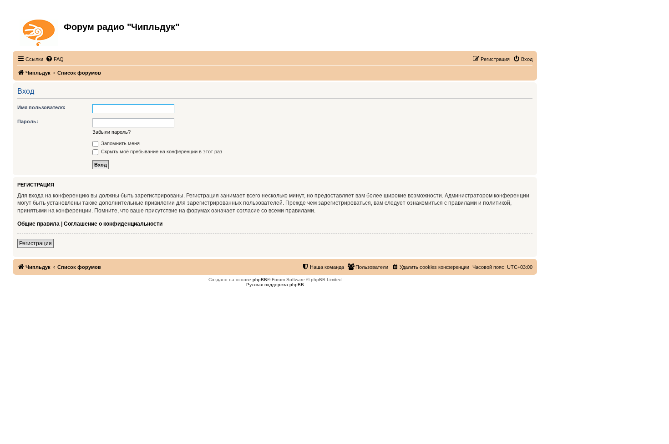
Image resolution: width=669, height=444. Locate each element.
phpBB (260, 279)
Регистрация (35, 243)
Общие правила (38, 224)
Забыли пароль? (111, 132)
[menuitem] (55, 59)
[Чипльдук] (39, 31)
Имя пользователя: (41, 107)
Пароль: (27, 121)
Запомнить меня (120, 143)
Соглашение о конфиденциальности (113, 224)
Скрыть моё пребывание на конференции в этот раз (161, 151)
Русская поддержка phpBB (275, 284)
